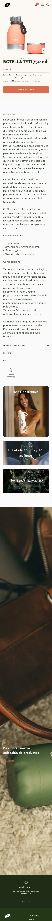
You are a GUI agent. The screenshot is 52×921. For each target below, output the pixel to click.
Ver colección (8, 761)
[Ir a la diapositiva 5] (30, 58)
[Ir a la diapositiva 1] (21, 58)
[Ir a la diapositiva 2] (23, 58)
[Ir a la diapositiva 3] (27, 901)
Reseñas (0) (8, 353)
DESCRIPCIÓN (9, 114)
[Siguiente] (48, 58)
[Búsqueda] (47, 4)
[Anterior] (4, 58)
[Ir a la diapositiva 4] (28, 58)
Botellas (31, 919)
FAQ (5, 360)
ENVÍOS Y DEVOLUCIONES (14, 345)
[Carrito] (36, 5)
